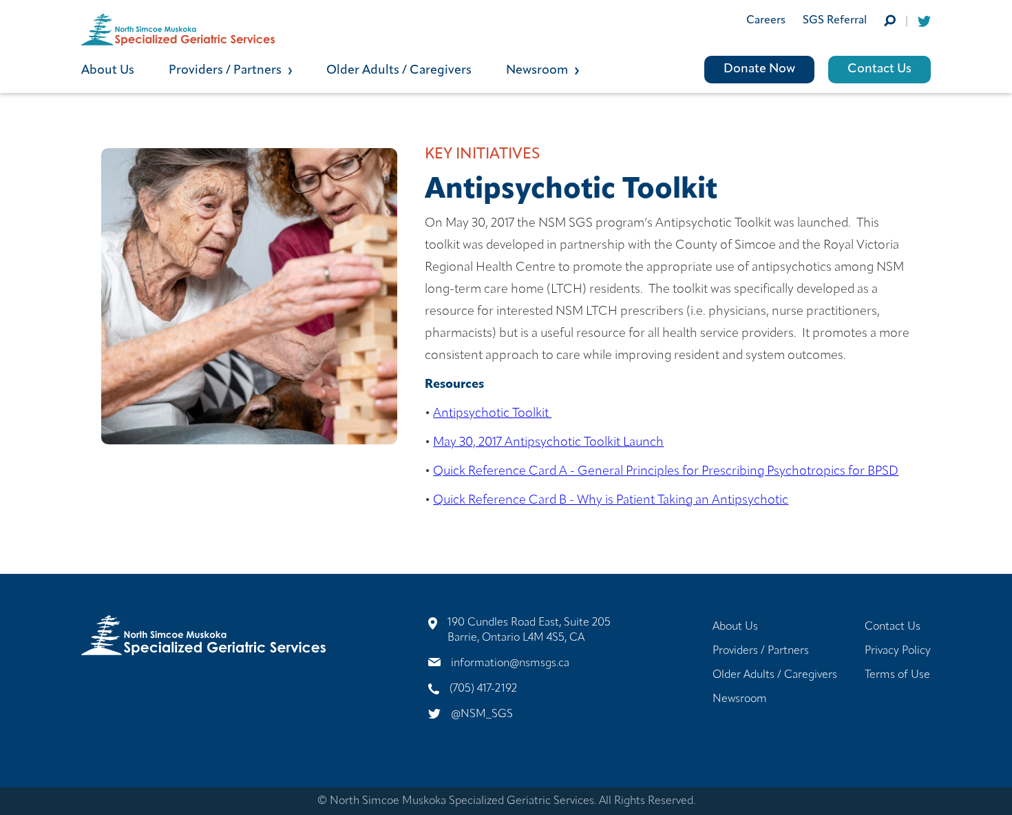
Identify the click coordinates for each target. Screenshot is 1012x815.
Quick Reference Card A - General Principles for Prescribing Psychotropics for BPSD (665, 472)
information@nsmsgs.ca (510, 663)
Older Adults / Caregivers (399, 71)
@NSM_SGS (482, 714)
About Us (107, 71)
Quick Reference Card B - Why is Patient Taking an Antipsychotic (610, 501)
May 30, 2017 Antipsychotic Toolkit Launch (548, 443)
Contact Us (879, 69)
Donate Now (759, 69)
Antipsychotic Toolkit (492, 414)
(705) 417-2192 (483, 688)
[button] (248, 69)
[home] (293, 29)
